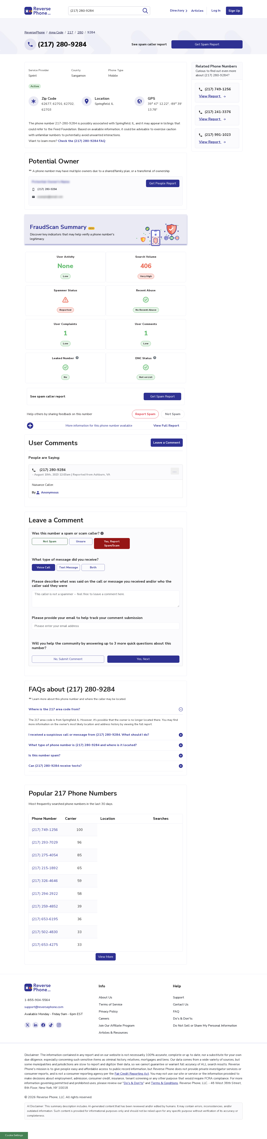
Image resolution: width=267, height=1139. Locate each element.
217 (70, 32)
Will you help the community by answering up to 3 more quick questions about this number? (101, 645)
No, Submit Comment (68, 659)
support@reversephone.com (43, 1007)
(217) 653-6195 (45, 919)
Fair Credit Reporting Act (132, 1074)
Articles (197, 11)
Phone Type (115, 70)
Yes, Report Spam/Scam (112, 543)
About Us (105, 997)
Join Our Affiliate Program (116, 1025)
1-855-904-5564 (37, 1000)
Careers (104, 1018)
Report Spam (145, 414)
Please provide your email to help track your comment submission (87, 618)
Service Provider (39, 70)
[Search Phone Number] (145, 10)
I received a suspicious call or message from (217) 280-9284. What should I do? (89, 735)
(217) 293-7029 (45, 842)
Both (93, 567)
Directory (177, 10)
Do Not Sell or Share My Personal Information (205, 1025)
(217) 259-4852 (45, 906)
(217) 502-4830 (45, 932)
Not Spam (172, 414)
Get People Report (162, 183)
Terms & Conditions (164, 1083)
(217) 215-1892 (45, 868)
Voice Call (43, 567)
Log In (215, 10)
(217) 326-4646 (45, 880)
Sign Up (234, 11)
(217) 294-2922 (45, 893)
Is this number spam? (44, 755)
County (76, 70)
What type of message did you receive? (65, 559)
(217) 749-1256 (45, 829)
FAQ (176, 1011)
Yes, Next (143, 659)
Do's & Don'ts (183, 1018)
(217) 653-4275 (45, 944)
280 (80, 32)
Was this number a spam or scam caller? (66, 533)
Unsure (80, 541)
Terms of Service (110, 1004)
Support (178, 997)
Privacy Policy (108, 1011)
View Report (210, 96)
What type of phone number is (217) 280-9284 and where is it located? (83, 745)
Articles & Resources (113, 1032)
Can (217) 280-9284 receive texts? (55, 766)
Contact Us (180, 1004)
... (175, 471)
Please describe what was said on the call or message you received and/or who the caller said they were (101, 583)
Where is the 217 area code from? (54, 709)
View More (105, 957)
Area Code (56, 32)
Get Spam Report (207, 44)
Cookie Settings (14, 1135)
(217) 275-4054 (45, 855)
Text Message (68, 567)
